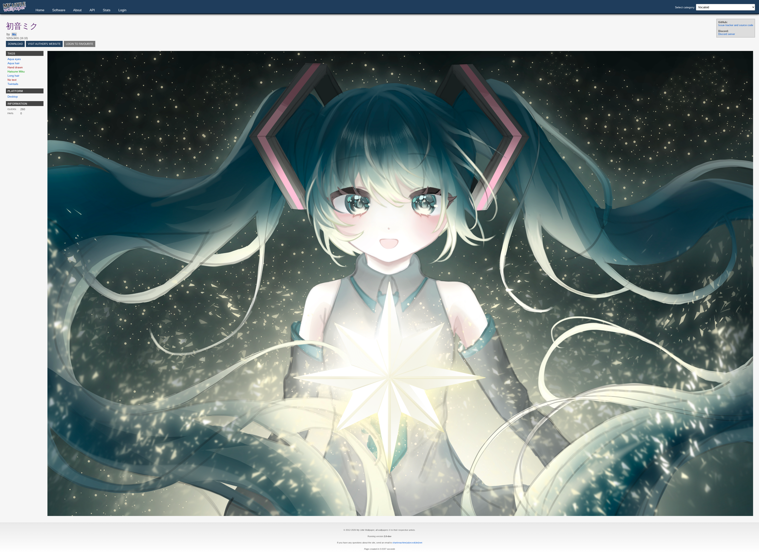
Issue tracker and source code (735, 25)
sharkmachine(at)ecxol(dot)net (407, 542)
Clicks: (12, 109)
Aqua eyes (14, 59)
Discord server (726, 34)
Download (15, 43)
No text (12, 79)
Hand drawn (15, 67)
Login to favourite (79, 43)
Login (122, 10)
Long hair (13, 75)
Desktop (13, 96)
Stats (106, 10)
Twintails (13, 84)
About (77, 10)
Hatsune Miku (16, 71)
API (92, 10)
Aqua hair (14, 63)
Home (40, 10)
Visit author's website (44, 43)
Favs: (11, 113)
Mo (14, 34)
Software (58, 10)
